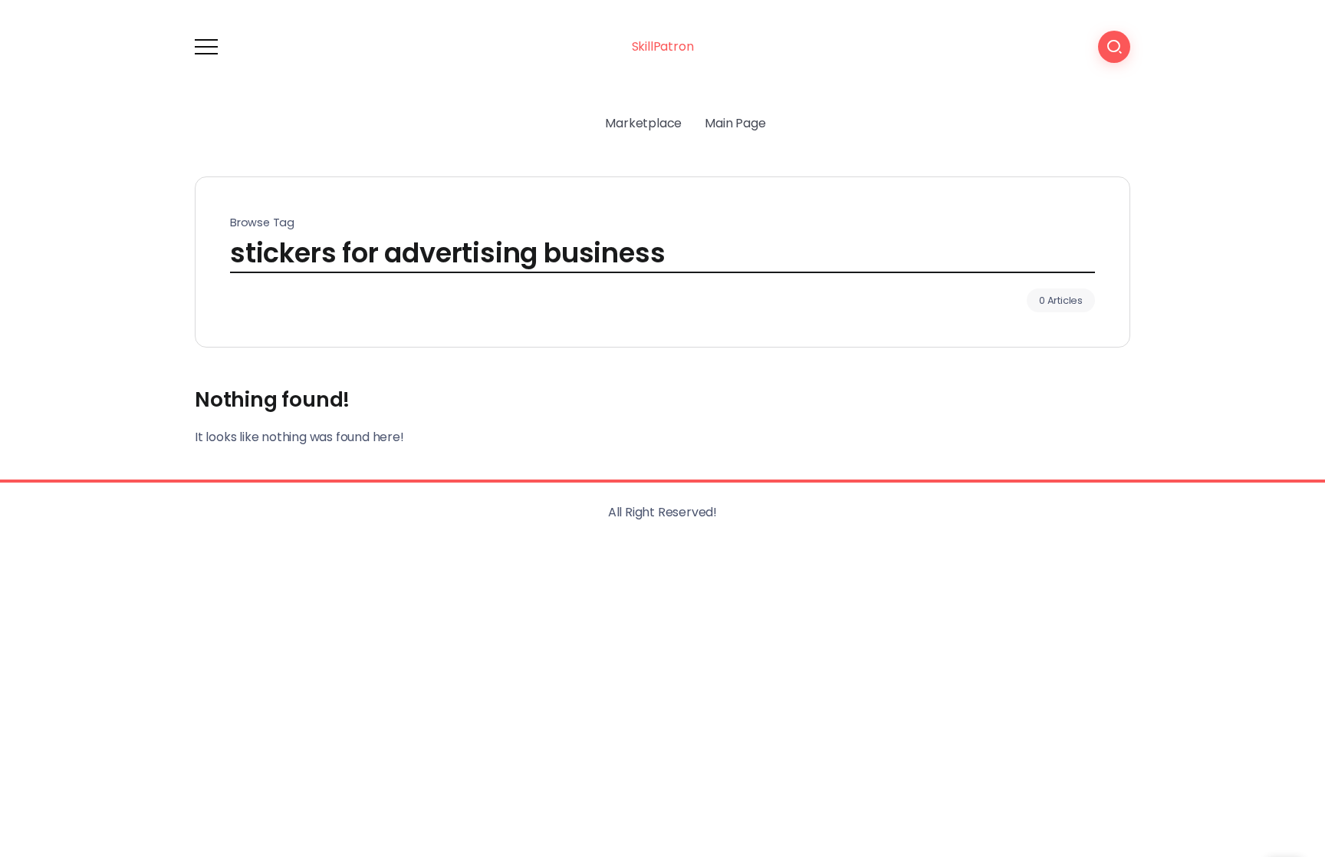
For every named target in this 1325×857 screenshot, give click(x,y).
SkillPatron (663, 46)
